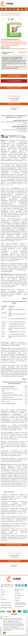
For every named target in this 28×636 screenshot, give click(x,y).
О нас (2, 589)
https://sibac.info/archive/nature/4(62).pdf (15, 66)
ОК (4, 633)
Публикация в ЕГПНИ (6, 607)
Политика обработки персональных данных (20, 603)
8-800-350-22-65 (8, 585)
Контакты (3, 599)
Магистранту (18, 595)
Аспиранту (17, 598)
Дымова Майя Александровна (19, 126)
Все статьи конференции (14, 81)
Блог (2, 596)
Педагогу (17, 600)
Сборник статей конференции (19, 48)
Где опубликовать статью (19, 590)
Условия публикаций (14, 75)
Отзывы (3, 594)
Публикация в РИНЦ (6, 605)
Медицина (7, 47)
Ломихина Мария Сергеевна (20, 120)
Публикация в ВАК (5, 602)
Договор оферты (19, 606)
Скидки (3, 592)
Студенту (17, 593)
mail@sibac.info (8, 586)
